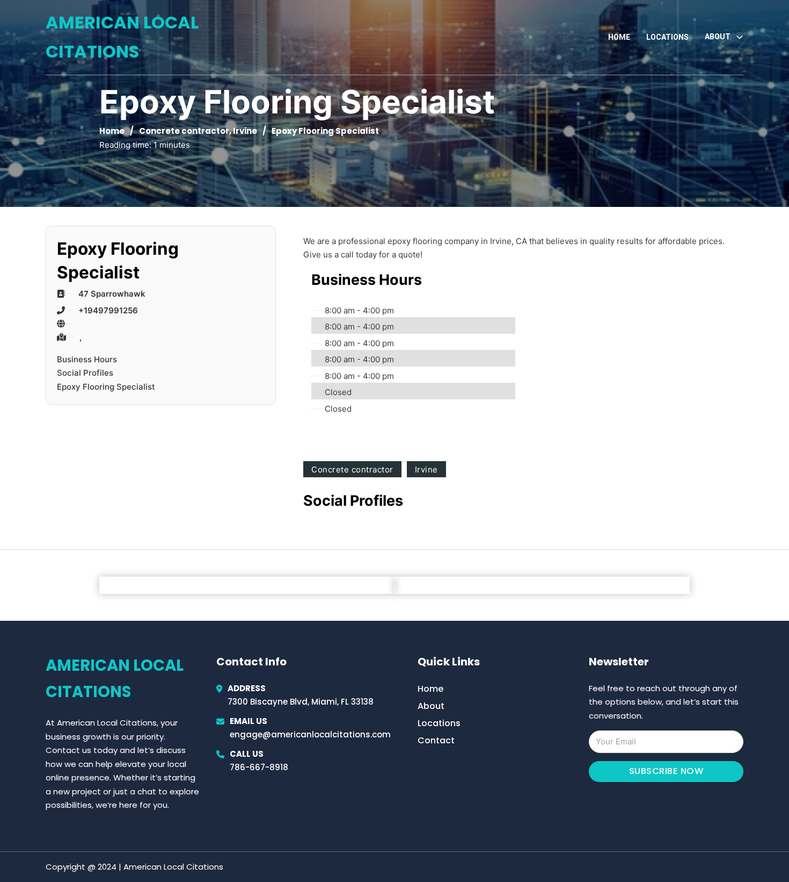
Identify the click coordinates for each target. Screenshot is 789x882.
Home (619, 37)
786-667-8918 (259, 767)
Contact (436, 740)
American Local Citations (122, 36)
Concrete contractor (184, 131)
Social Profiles (85, 373)
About (431, 706)
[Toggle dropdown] (739, 37)
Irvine (245, 131)
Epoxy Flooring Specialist (106, 387)
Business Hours (87, 359)
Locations (667, 37)
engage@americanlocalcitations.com (310, 734)
